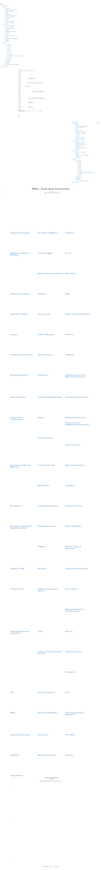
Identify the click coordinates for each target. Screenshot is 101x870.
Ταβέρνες (42, 546)
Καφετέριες (43, 734)
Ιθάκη (6, 12)
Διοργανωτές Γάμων (73, 505)
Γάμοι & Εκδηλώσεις (9, 22)
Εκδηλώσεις (7, 30)
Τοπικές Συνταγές (45, 354)
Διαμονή (7, 8)
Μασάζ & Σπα (43, 485)
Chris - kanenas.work (56, 781)
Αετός (9, 45)
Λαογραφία (7, 61)
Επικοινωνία (5, 66)
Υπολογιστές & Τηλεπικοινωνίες (17, 418)
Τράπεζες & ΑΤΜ (17, 568)
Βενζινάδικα (70, 273)
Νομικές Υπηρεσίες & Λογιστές (50, 273)
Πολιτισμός (7, 63)
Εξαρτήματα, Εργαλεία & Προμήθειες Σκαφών (21, 527)
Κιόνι (9, 51)
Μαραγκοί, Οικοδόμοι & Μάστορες (19, 254)
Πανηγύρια (7, 32)
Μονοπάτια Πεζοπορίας (10, 28)
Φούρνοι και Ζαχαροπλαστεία (11, 9)
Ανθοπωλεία (43, 375)
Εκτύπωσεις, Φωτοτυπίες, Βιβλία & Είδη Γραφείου (75, 376)
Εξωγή (9, 48)
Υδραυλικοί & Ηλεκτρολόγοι (76, 568)
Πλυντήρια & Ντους (45, 437)
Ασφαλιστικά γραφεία (20, 293)
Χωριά (40, 631)
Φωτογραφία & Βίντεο (19, 375)
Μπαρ (12, 712)
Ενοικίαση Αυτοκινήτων (47, 526)
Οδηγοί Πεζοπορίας (73, 526)
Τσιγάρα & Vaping (45, 253)
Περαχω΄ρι (10, 54)
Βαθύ (9, 58)
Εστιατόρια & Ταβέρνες (10, 17)
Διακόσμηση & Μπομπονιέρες (50, 397)
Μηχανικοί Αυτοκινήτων (74, 465)
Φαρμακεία (70, 485)
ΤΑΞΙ (12, 692)
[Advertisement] (50, 203)
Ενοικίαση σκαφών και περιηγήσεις (19, 632)
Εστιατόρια (70, 734)
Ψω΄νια (6, 19)
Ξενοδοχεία (70, 672)
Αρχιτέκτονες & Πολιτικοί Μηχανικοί (20, 466)
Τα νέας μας (5, 5)
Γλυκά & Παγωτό (17, 589)
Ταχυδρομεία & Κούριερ (48, 505)
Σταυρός (10, 57)
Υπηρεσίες (7, 18)
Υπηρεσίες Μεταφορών (10, 21)
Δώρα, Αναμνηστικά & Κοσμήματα (74, 713)
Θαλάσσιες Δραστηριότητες (77, 397)
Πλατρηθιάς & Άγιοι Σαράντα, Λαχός (15, 55)
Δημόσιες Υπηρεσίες (46, 692)
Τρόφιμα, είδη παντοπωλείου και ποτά (50, 652)
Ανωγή (9, 47)
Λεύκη (9, 53)
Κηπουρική (69, 354)
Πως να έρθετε (8, 60)
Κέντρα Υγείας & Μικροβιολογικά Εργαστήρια (77, 423)
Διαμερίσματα (16, 775)
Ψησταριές (42, 568)
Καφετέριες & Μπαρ (9, 11)
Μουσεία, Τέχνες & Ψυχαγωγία (11, 38)
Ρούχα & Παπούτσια (73, 651)
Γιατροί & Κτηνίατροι (46, 465)
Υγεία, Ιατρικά (8, 14)
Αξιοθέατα (7, 41)
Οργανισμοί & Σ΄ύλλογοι (20, 734)
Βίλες (67, 692)
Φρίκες (9, 50)
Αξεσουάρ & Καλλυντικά (75, 417)
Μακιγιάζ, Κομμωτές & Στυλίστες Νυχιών (74, 610)
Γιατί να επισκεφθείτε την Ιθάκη (11, 64)
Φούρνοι (41, 417)
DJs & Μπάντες (16, 505)
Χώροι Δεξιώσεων (72, 445)
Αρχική (52, 191)
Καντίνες (69, 631)
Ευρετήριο (5, 6)
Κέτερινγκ (69, 334)
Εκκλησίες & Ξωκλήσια (10, 35)
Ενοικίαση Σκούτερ (17, 397)
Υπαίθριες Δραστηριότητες (10, 15)
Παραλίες (7, 40)
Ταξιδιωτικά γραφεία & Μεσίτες (48, 590)
